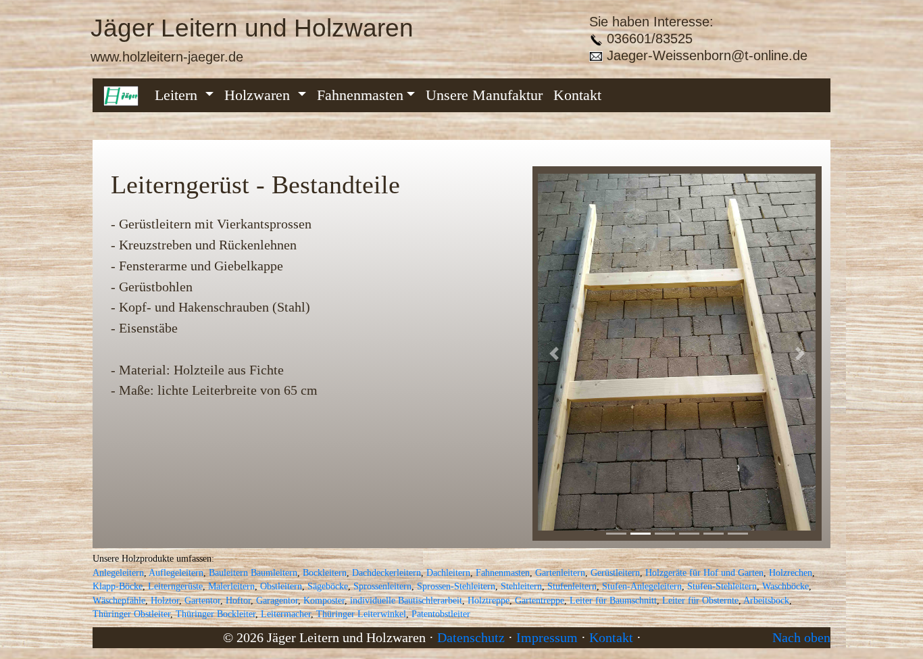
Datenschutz (471, 637)
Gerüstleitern (615, 573)
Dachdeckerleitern (386, 573)
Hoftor (238, 600)
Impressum (547, 637)
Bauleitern (228, 573)
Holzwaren (259, 95)
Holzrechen (790, 573)
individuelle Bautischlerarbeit (406, 600)
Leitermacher (286, 614)
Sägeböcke (327, 586)
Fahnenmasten (360, 95)
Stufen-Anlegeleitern (642, 586)
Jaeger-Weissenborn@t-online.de (705, 55)
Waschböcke (785, 586)
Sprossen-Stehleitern (456, 586)
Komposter (324, 600)
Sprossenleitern (382, 586)
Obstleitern (281, 586)
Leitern (178, 95)
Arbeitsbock (766, 600)
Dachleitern (448, 573)
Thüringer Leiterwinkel (361, 614)
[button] (554, 353)
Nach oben (801, 637)
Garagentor (277, 600)
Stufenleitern (572, 586)
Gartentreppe (539, 600)
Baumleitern (274, 573)
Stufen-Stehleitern (722, 586)
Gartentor (202, 600)
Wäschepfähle (119, 600)
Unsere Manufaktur (484, 95)
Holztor (165, 600)
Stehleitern (521, 586)
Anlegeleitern (118, 573)
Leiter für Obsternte (700, 600)
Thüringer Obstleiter (131, 614)
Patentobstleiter (440, 614)
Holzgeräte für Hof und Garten (704, 573)
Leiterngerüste (175, 586)
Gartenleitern (560, 573)
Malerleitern (231, 586)
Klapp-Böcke (118, 586)
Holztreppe (488, 600)
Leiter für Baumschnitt (613, 600)
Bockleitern (325, 573)
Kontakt (577, 95)
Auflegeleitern (176, 573)
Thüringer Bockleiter (215, 614)
